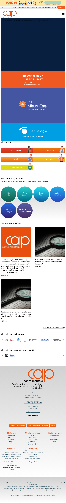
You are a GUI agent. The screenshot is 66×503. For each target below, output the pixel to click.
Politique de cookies (39, 495)
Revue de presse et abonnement (11, 467)
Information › (11, 437)
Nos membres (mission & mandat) (11, 454)
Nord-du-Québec (8, 490)
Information (36, 425)
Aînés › (54, 441)
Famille (12, 425)
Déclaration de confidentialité (26, 495)
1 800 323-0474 (37, 403)
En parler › (11, 441)
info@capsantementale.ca (33, 412)
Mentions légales (15, 495)
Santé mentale (21, 425)
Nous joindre (46, 7)
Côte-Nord (52, 486)
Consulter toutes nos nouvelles (53, 328)
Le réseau (11, 450)
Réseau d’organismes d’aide (33, 450)
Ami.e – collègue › (33, 443)
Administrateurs (11, 460)
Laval (34, 488)
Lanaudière (22, 488)
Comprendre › (11, 439)
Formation (45, 425)
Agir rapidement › (11, 435)
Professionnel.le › (33, 445)
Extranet (53, 7)
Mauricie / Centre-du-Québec (43, 488)
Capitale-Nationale (32, 486)
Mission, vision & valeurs (11, 452)
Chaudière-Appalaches (43, 486)
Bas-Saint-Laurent (23, 486)
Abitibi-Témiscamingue (12, 486)
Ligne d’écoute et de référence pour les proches (30, 7)
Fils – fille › (33, 435)
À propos (14, 7)
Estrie (57, 486)
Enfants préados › (54, 435)
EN (2, 7)
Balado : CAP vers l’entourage (33, 458)
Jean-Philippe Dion (11, 465)
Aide (29, 425)
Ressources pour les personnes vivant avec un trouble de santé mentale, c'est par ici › (25, 181)
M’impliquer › (11, 443)
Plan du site (47, 495)
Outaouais (15, 490)
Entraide (53, 425)
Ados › (54, 437)
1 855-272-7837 (33, 79)
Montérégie (53, 488)
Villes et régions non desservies (54, 490)
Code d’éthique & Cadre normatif (11, 462)
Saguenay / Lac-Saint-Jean (25, 490)
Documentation (33, 456)
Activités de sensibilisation (10, 21)
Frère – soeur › (33, 437)
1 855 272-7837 (33, 408)
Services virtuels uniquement (39, 490)
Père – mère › (33, 439)
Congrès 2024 (33, 462)
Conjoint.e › (33, 441)
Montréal (59, 488)
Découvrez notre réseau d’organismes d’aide (34, 21)
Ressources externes (33, 460)
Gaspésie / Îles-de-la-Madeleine (11, 488)
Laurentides (29, 488)
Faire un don (61, 7)
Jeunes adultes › (54, 439)
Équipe (11, 463)
